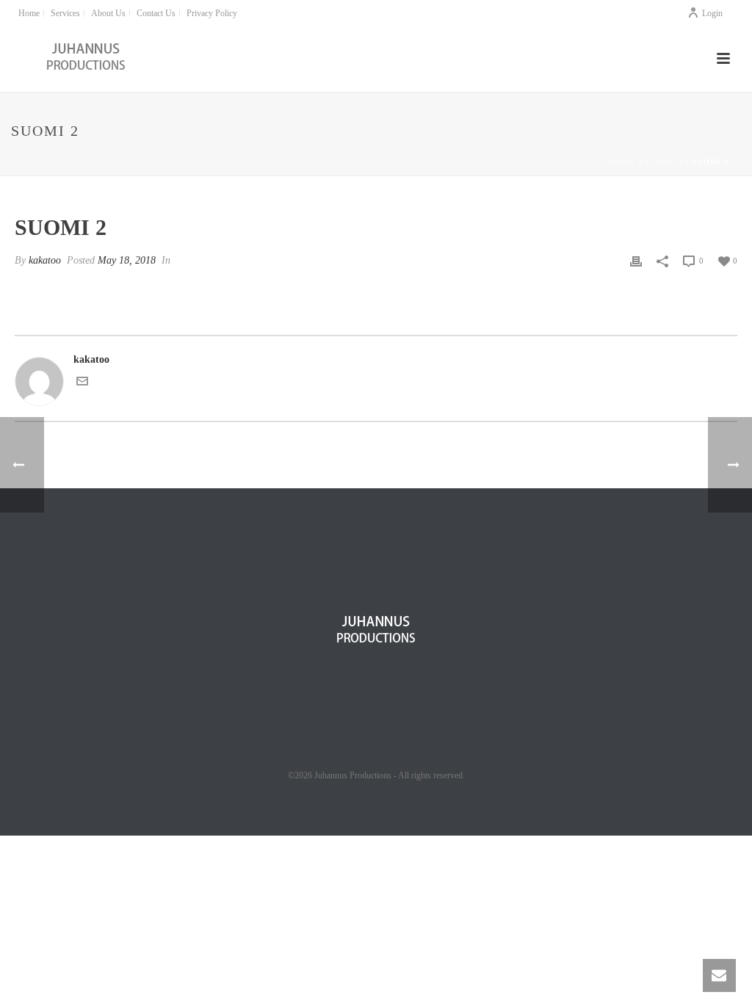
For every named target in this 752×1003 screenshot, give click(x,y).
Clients (665, 162)
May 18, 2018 (127, 260)
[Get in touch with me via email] (82, 383)
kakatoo (45, 260)
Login (712, 13)
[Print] (636, 260)
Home (623, 162)
